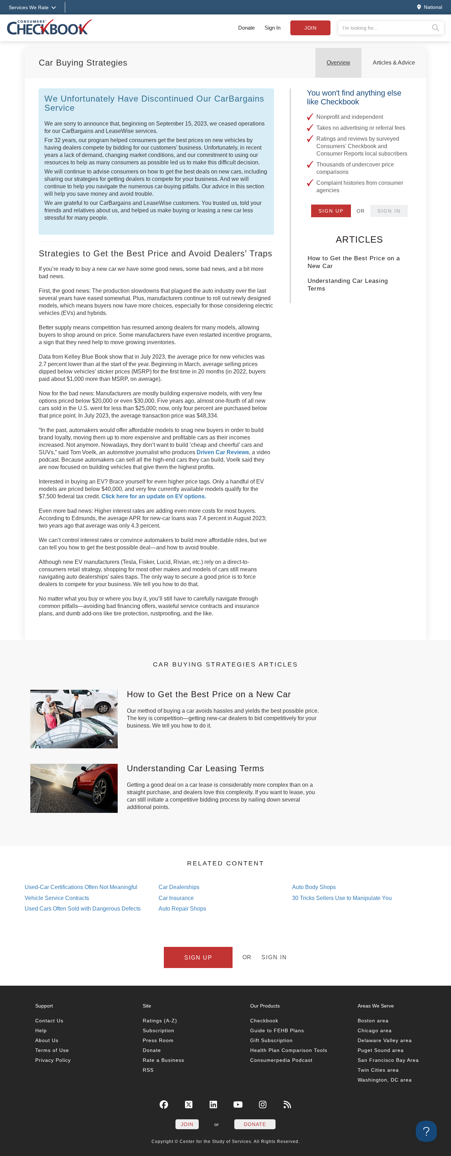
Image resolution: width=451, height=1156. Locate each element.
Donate (246, 28)
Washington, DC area (385, 1080)
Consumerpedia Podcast (281, 1060)
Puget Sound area (381, 1050)
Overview (338, 63)
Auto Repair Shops (182, 909)
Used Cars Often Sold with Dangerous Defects (83, 909)
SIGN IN (389, 211)
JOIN (187, 1124)
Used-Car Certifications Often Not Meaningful (81, 887)
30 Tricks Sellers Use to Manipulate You (342, 898)
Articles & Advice (394, 63)
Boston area (373, 1020)
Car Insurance (176, 898)
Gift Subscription (271, 1040)
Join (310, 28)
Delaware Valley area (385, 1040)
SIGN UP (331, 211)
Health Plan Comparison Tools (288, 1050)
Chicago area (375, 1030)
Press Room (158, 1040)
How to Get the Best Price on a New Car (354, 262)
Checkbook (264, 1020)
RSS (148, 1070)
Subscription (158, 1030)
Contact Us (49, 1020)
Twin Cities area (378, 1070)
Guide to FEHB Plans (277, 1030)
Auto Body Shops (314, 887)
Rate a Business (163, 1060)
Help (41, 1030)
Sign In (272, 28)
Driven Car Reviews (223, 452)
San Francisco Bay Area (388, 1060)
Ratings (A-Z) (160, 1020)
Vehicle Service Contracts (57, 898)
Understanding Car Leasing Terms (348, 285)
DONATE (255, 1124)
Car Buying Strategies (83, 62)
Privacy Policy (53, 1060)
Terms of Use (52, 1050)
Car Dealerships (179, 887)
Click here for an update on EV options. (153, 496)
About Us (46, 1040)
